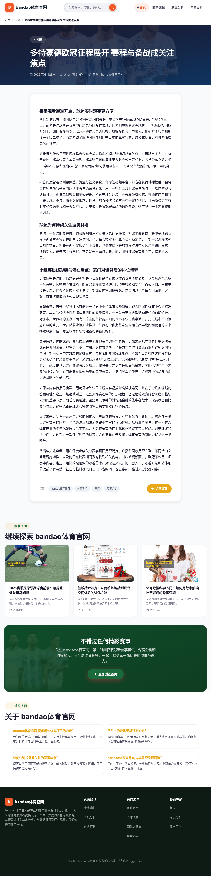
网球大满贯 (134, 827)
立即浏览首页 (107, 674)
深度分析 (177, 7)
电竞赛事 (132, 836)
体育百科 (196, 7)
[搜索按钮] (112, 7)
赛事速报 (158, 7)
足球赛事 (132, 808)
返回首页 (161, 489)
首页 (143, 7)
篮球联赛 (132, 817)
